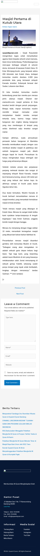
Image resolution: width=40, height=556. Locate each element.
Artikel (4, 27)
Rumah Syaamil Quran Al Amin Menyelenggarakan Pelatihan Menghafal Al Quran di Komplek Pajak (17, 451)
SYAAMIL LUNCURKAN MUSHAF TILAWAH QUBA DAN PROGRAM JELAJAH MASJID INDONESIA (17, 424)
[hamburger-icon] (36, 4)
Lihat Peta (7, 506)
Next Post (20, 294)
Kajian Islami (12, 27)
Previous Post (20, 288)
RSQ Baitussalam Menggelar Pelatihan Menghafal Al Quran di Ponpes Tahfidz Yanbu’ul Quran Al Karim (19, 434)
